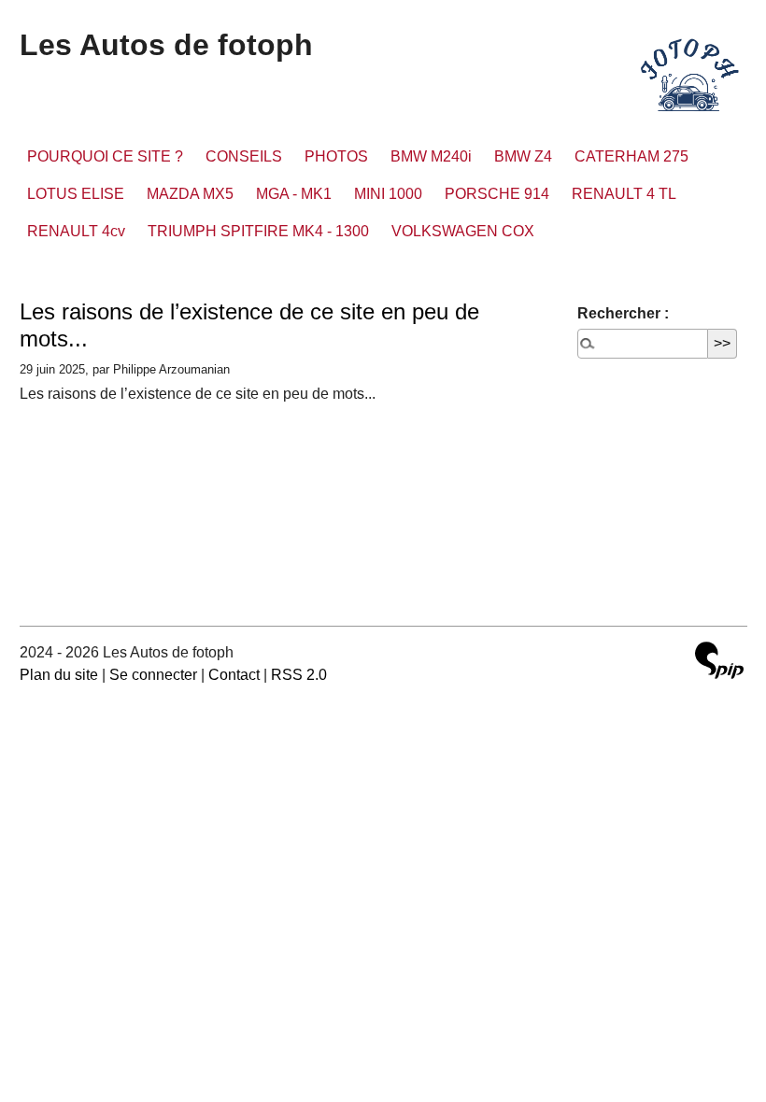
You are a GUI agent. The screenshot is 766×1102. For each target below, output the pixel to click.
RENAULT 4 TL (624, 194)
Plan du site (59, 675)
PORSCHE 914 (497, 194)
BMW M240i (431, 156)
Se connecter (153, 675)
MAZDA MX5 (190, 194)
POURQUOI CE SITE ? (105, 156)
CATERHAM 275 (631, 156)
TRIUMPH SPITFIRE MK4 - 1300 (258, 231)
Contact (234, 675)
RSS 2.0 (299, 675)
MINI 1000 (388, 194)
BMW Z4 (523, 156)
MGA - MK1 (294, 194)
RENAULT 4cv (76, 231)
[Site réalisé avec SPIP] (719, 663)
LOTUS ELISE (75, 194)
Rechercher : (623, 313)
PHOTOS (336, 156)
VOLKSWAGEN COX (462, 231)
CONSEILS (244, 156)
